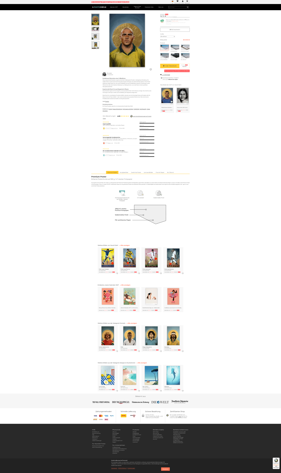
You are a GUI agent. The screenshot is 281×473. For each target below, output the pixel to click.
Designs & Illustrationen (117, 109)
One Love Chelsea (104, 269)
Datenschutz (95, 437)
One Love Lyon (147, 269)
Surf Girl (123, 386)
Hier (180, 416)
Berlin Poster (156, 431)
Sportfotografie (143, 109)
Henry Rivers (103, 387)
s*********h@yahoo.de (110, 155)
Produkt (162, 43)
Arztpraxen (114, 453)
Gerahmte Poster (136, 437)
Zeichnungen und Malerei (128, 109)
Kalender (135, 431)
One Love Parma (125, 269)
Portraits (110, 109)
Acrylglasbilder (136, 433)
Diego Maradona (147, 347)
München (155, 439)
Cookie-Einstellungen (96, 440)
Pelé (122, 347)
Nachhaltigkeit (115, 433)
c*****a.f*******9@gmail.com (111, 128)
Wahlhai (166, 386)
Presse (113, 436)
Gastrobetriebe (115, 451)
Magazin (114, 442)
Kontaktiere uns (95, 431)
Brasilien (107, 101)
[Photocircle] (99, 7)
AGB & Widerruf (95, 436)
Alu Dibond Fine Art (137, 434)
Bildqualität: (163, 40)
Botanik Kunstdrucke (177, 441)
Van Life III (145, 386)
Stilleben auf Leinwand (178, 442)
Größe (162, 34)
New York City (156, 433)
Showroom (114, 434)
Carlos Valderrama (104, 347)
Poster (134, 436)
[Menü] (279, 458)
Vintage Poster (176, 440)
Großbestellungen (116, 447)
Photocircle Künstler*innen (98, 445)
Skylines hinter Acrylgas (178, 437)
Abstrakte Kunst (176, 434)
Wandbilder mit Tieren (178, 438)
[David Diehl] (104, 74)
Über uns (114, 431)
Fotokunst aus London (158, 436)
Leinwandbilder (136, 439)
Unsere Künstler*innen (117, 440)
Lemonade (102, 386)
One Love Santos (169, 269)
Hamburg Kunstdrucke (158, 437)
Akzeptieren (165, 469)
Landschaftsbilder (177, 436)
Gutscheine (135, 442)
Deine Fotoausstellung (97, 447)
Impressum (94, 439)
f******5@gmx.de (109, 143)
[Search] (187, 7)
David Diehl (110, 74)
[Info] (161, 46)
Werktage (166, 74)
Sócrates (166, 347)
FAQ (93, 434)
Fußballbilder (136, 109)
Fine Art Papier (136, 440)
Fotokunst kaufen (116, 437)
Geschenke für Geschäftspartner (119, 448)
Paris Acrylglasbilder (157, 434)
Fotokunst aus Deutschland (179, 433)
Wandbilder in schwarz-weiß (179, 431)
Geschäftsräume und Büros (118, 450)
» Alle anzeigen (124, 245)
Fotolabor (114, 439)
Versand (175, 16)
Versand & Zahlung (96, 433)
